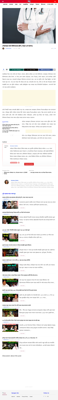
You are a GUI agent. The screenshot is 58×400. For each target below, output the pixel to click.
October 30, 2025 (13, 214)
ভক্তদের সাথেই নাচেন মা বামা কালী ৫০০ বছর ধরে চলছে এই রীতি (16, 260)
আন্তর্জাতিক (25, 4)
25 (19, 214)
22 (19, 231)
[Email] (19, 163)
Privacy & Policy (25, 396)
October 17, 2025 (13, 322)
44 (19, 261)
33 (19, 307)
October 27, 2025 (13, 246)
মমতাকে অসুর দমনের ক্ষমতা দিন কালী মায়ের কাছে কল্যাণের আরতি (16, 305)
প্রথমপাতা (5, 4)
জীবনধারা (43, 4)
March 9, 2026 (12, 199)
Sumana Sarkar (8, 48)
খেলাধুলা (32, 4)
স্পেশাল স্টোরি (50, 4)
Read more (22, 207)
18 (19, 246)
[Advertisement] (29, 59)
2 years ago (15, 48)
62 (19, 292)
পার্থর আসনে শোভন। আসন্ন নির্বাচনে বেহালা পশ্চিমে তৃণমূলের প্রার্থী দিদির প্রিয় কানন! (20, 275)
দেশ (20, 4)
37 (18, 199)
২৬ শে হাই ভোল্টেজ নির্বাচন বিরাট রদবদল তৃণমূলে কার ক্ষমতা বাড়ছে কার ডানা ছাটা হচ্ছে (20, 320)
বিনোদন (37, 4)
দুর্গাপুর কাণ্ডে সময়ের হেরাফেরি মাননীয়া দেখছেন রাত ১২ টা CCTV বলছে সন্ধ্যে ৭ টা (19, 338)
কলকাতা (11, 4)
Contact (31, 396)
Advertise (18, 396)
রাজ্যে (16, 4)
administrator (6, 199)
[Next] (12, 135)
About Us (13, 396)
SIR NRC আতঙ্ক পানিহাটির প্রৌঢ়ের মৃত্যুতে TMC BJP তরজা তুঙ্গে (11, 131)
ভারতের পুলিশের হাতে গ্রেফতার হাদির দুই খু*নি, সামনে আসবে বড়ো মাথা (11, 125)
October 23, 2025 (13, 261)
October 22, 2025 (13, 276)
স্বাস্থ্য (56, 4)
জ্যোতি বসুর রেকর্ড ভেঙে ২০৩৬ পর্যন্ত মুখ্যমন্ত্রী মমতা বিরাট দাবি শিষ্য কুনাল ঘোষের (19, 290)
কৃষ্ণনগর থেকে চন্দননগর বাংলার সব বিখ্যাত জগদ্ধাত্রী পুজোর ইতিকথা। (16, 245)
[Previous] (10, 135)
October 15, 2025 (13, 339)
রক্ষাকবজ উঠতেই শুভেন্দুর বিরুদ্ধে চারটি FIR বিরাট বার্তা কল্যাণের (10, 128)
